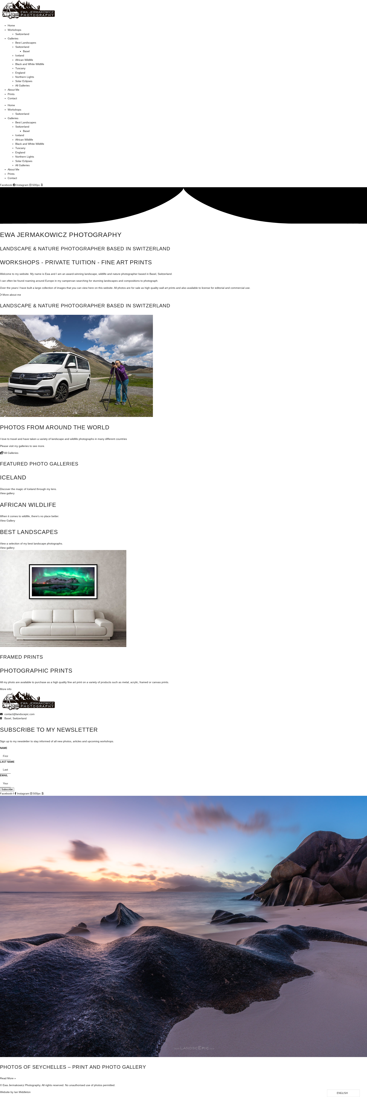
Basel (26, 51)
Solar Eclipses (23, 81)
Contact (12, 98)
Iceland (19, 55)
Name (3, 748)
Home (11, 25)
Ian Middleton (22, 1092)
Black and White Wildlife (29, 64)
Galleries (13, 38)
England (20, 72)
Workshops (14, 29)
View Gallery (7, 520)
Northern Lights (24, 76)
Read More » (8, 1078)
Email (4, 775)
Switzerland (22, 34)
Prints (11, 94)
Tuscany (20, 68)
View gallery (7, 493)
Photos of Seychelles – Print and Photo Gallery (73, 1067)
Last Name (7, 761)
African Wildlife (24, 59)
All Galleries (22, 85)
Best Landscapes (25, 42)
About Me (13, 89)
